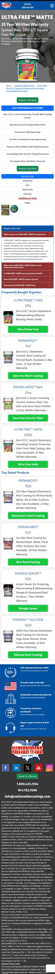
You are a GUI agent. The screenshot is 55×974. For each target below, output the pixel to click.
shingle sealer (28, 608)
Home (8, 86)
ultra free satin (28, 464)
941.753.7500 (27, 790)
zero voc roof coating (28, 375)
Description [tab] (27, 181)
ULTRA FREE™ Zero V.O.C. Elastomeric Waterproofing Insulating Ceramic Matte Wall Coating (27, 88)
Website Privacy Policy (10, 964)
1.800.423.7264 (27, 784)
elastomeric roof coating (28, 515)
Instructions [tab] (27, 189)
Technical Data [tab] (27, 176)
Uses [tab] (27, 185)
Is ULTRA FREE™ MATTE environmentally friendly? (23, 273)
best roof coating (28, 562)
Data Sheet (7, 219)
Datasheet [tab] (27, 194)
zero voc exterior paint (28, 418)
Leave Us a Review (27, 776)
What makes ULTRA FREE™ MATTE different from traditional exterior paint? (23, 266)
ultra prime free (28, 329)
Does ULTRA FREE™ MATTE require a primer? (21, 279)
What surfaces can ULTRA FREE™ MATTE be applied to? (25, 234)
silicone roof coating (28, 654)
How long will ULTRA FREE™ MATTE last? (19, 285)
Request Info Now (27, 100)
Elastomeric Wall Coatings (24, 86)
